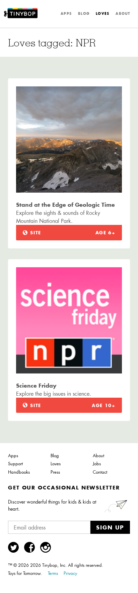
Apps (66, 13)
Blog (83, 13)
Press (55, 472)
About (123, 13)
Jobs (97, 463)
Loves (102, 13)
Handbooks (19, 472)
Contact (100, 472)
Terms (53, 573)
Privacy (70, 573)
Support (15, 463)
